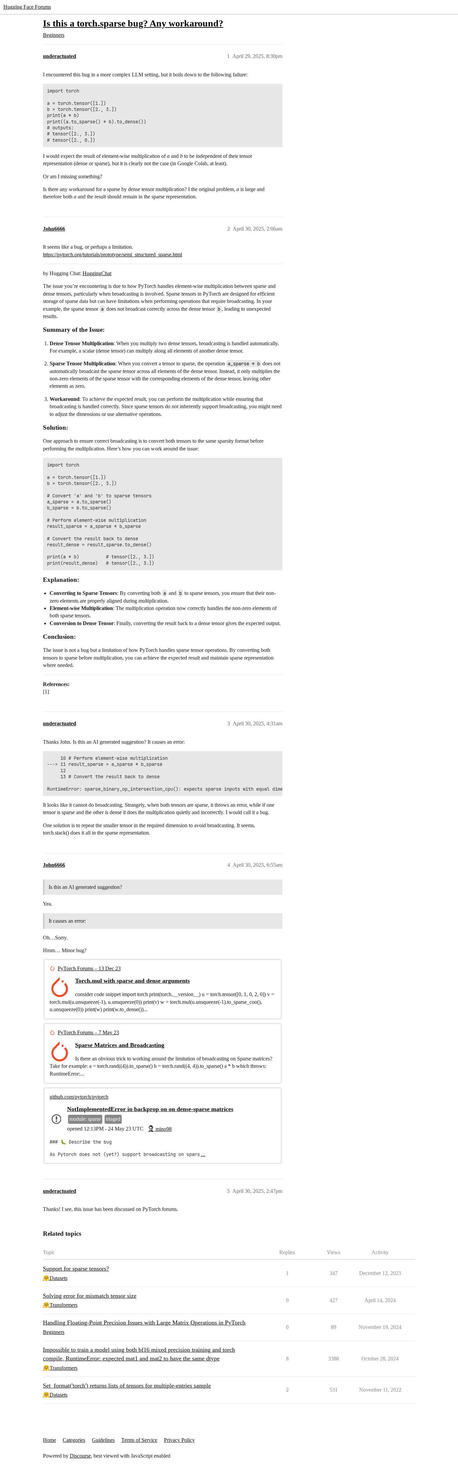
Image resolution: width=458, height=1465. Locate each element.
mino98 (163, 1129)
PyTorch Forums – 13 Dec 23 (89, 968)
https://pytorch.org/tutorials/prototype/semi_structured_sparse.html (112, 254)
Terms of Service (139, 1440)
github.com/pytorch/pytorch (79, 1097)
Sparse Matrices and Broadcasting (119, 1045)
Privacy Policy (179, 1440)
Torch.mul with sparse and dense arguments (132, 980)
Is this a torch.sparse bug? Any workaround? (133, 23)
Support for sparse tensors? (76, 1268)
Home (49, 1440)
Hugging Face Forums (27, 7)
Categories (74, 1440)
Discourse (80, 1456)
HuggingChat (96, 273)
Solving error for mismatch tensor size (89, 1295)
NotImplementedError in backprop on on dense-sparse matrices (150, 1109)
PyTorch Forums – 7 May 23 (88, 1032)
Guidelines (103, 1440)
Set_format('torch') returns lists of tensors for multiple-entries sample (127, 1385)
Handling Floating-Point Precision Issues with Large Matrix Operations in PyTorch (144, 1322)
